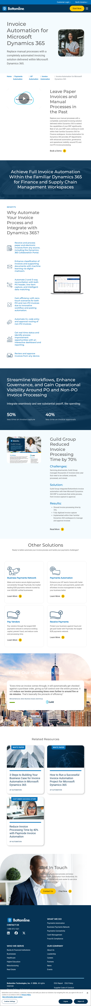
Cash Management (54, 935)
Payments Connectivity (56, 931)
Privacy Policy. (26, 995)
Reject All (81, 1001)
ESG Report (58, 983)
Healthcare (11, 958)
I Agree (65, 1001)
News (49, 966)
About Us (50, 950)
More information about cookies (12, 997)
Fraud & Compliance (55, 939)
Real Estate (11, 969)
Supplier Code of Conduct (64, 988)
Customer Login (63, 2)
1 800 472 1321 (13, 929)
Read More (55, 529)
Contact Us (48, 891)
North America (81, 2)
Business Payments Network (58, 927)
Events (49, 969)
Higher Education (13, 962)
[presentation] (87, 8)
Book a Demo (56, 151)
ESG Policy (69, 983)
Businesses (11, 954)
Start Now (77, 8)
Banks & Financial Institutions (18, 950)
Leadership (51, 954)
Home (9, 76)
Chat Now (62, 891)
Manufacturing (13, 966)
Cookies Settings (9, 1001)
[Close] (87, 992)
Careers (50, 958)
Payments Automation (56, 923)
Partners (50, 962)
